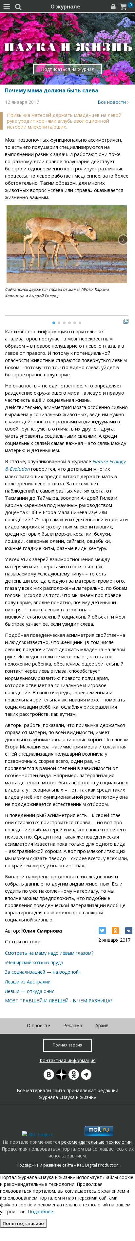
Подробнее (40, 1211)
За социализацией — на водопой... (43, 972)
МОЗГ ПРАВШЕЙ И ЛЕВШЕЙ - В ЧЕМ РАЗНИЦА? (58, 1001)
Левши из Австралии (27, 982)
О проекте (38, 1025)
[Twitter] (102, 930)
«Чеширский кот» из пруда (34, 962)
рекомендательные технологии (96, 1142)
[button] (123, 239)
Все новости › (113, 102)
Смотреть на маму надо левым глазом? (49, 953)
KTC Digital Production (98, 1165)
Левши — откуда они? (29, 991)
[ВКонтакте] (128, 930)
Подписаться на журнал (67, 69)
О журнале (65, 6)
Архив (101, 1025)
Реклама (72, 1025)
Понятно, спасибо (23, 1223)
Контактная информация (68, 1060)
